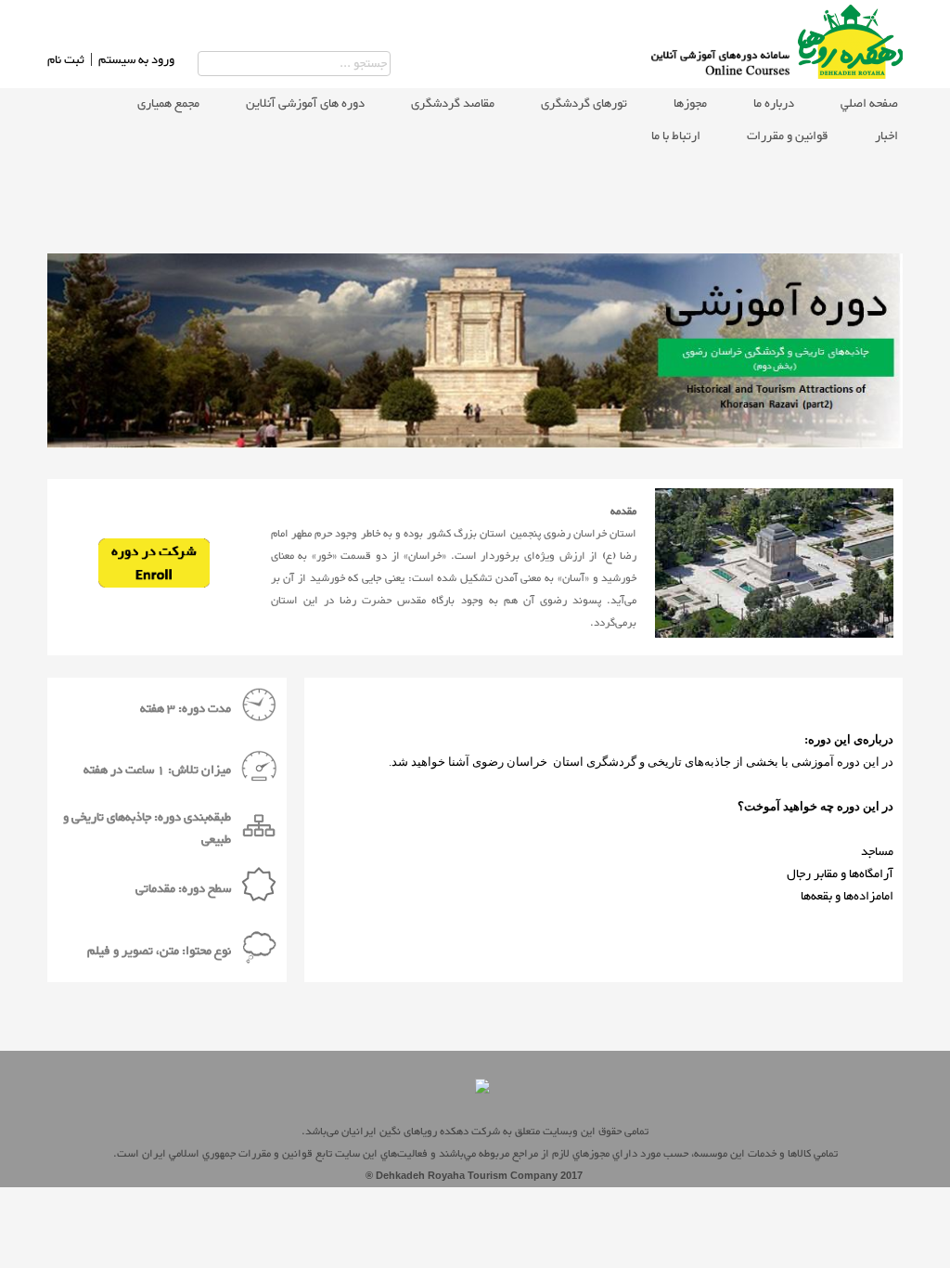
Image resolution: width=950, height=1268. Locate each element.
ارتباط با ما (675, 136)
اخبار (886, 136)
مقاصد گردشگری (452, 104)
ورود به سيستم (136, 60)
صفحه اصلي (869, 104)
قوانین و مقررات (787, 136)
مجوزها (690, 104)
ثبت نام (65, 60)
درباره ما (773, 104)
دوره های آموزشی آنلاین (305, 104)
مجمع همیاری (168, 104)
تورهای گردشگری (584, 104)
